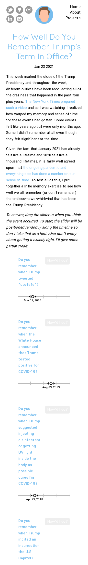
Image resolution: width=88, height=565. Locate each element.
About (75, 12)
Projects (73, 18)
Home (75, 7)
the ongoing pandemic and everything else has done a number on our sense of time (40, 174)
